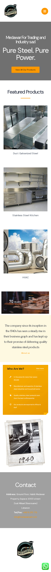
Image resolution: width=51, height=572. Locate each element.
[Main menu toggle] (44, 11)
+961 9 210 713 (30, 512)
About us (25, 353)
